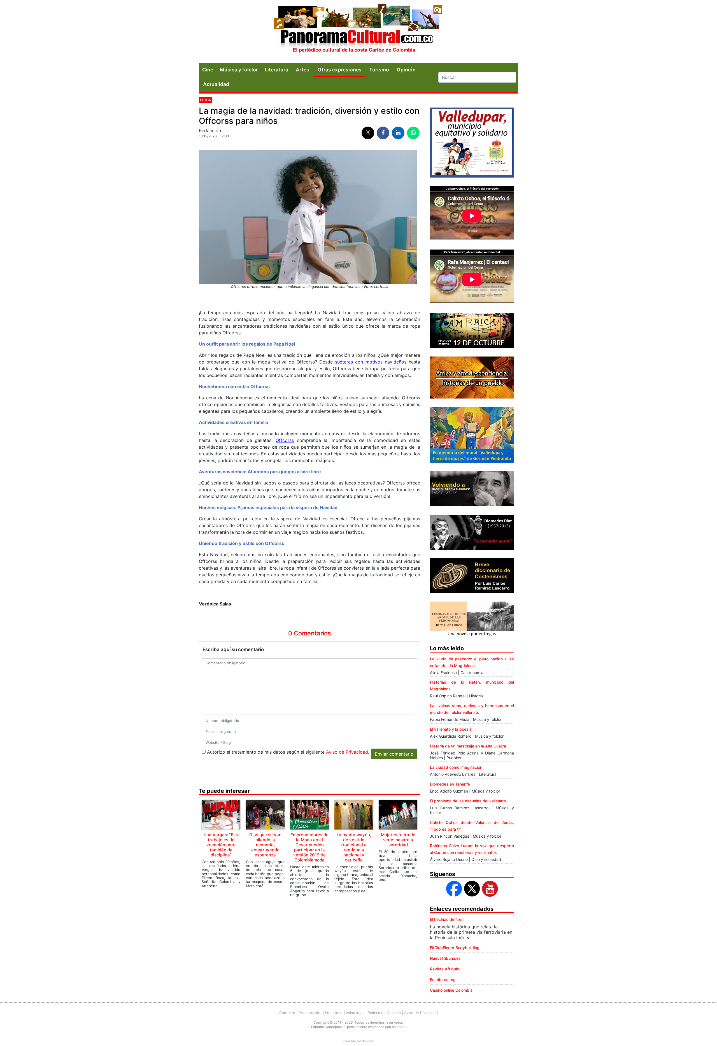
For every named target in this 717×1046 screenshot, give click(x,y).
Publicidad (334, 1012)
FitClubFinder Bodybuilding (454, 947)
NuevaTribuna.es (445, 958)
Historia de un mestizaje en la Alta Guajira (468, 746)
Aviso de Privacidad (347, 752)
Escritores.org (443, 979)
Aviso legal (355, 1012)
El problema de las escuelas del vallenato (468, 800)
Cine (207, 70)
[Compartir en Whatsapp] (413, 133)
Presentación (310, 1012)
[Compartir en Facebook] (383, 133)
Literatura (276, 70)
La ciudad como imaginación (456, 767)
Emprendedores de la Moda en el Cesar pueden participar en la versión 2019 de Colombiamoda (309, 847)
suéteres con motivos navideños (370, 362)
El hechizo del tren (447, 919)
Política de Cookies (384, 1012)
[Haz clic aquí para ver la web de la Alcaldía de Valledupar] (472, 142)
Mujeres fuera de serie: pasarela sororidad (398, 839)
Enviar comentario (394, 754)
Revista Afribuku (445, 968)
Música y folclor (239, 70)
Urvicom (367, 1041)
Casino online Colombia (451, 990)
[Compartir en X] (368, 133)
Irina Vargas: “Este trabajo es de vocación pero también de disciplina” (221, 845)
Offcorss (285, 440)
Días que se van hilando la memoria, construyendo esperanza (265, 845)
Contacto (287, 1012)
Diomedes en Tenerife (450, 784)
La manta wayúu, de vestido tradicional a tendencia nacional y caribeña (354, 847)
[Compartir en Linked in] (398, 133)
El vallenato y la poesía (451, 729)
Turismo (379, 70)
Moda (205, 100)
